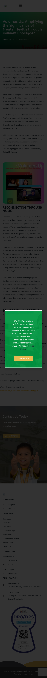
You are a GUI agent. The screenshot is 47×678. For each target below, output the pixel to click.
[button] (23, 358)
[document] (23, 339)
